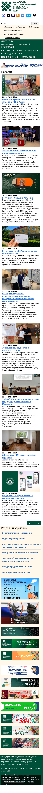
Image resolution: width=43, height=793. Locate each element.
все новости (34, 523)
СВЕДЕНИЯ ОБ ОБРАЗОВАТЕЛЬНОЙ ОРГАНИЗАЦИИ (15, 45)
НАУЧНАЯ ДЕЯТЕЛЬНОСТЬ (11, 54)
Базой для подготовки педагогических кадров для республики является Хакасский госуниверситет (18, 297)
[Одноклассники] (18, 15)
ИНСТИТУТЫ (6, 50)
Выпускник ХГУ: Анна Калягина (17, 198)
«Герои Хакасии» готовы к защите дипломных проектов (19, 151)
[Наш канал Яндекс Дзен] (8, 15)
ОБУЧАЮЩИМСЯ (31, 50)
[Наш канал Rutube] (13, 15)
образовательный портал (14, 27)
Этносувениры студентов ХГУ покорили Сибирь (16, 349)
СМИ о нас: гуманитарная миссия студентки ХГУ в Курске (18, 100)
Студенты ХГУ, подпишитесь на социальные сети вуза (17, 496)
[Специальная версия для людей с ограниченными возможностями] (34, 15)
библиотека (33, 27)
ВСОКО (32, 57)
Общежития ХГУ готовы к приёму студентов (19, 456)
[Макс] (3, 15)
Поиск (3, 24)
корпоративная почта (13, 30)
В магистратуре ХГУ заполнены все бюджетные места (19, 252)
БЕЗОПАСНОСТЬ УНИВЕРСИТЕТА (14, 57)
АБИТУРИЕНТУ (7, 41)
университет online (12, 38)
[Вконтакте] (22, 15)
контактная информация (14, 34)
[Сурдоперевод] (28, 15)
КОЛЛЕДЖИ (17, 50)
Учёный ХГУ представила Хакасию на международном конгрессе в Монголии (21, 401)
